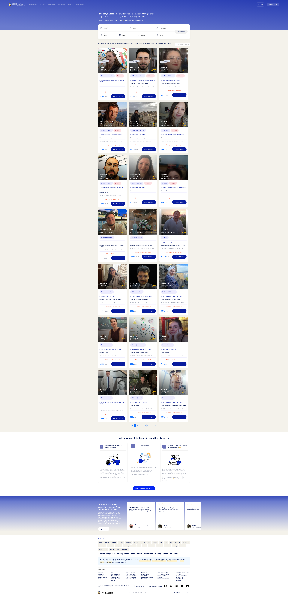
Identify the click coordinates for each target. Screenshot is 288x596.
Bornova (143, 542)
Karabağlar (102, 546)
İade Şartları (144, 578)
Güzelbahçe (186, 542)
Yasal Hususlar (169, 593)
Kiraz (139, 546)
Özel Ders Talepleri (102, 577)
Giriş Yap (260, 4)
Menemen (159, 546)
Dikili (166, 542)
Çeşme (155, 542)
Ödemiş (175, 546)
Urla (118, 549)
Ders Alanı (70, 4)
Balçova (107, 542)
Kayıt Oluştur (273, 4)
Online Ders (42, 4)
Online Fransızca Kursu (131, 578)
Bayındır (114, 542)
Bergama (128, 542)
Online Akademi (61, 4)
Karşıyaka (118, 546)
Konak (144, 546)
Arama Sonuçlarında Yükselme (183, 572)
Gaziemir (177, 542)
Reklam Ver (178, 580)
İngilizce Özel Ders (115, 578)
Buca (149, 542)
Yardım (99, 578)
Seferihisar (182, 546)
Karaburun (110, 546)
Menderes (151, 546)
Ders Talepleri (51, 4)
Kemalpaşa (127, 546)
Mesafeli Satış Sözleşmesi (147, 577)
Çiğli (161, 542)
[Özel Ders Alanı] (17, 4)
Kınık (134, 546)
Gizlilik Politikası (177, 593)
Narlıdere (167, 546)
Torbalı (112, 549)
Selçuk (100, 549)
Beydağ (136, 542)
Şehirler (113, 580)
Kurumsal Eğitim (79, 4)
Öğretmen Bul (33, 4)
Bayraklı (121, 542)
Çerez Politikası (186, 593)
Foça (171, 542)
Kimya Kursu (125, 549)
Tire (106, 549)
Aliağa (100, 542)
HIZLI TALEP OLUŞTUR (118, 96)
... (150, 425)
